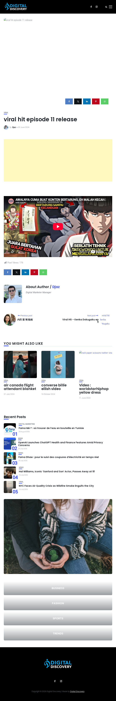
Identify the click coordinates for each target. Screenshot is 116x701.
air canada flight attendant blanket (20, 387)
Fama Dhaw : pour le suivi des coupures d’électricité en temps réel (58, 457)
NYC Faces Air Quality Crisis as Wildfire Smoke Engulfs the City (56, 485)
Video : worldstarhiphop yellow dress (94, 389)
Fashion (58, 603)
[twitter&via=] (78, 101)
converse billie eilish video (54, 387)
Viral (6, 112)
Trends (58, 633)
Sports (58, 618)
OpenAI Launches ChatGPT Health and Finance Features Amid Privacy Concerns (60, 444)
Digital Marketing (27, 424)
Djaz (14, 127)
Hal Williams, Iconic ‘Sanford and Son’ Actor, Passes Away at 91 (57, 471)
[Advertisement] (58, 160)
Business (58, 588)
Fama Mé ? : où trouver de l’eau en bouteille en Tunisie (51, 428)
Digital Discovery (77, 691)
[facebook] (69, 101)
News (20, 438)
